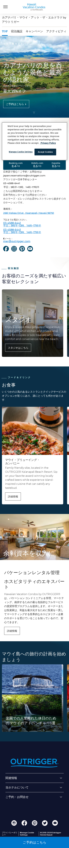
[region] (34, 141)
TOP (5, 31)
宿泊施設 (16, 31)
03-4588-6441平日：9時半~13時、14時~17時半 (22, 224)
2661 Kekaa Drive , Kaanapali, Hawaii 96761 (28, 212)
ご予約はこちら (15, 104)
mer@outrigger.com (16, 241)
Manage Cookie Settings (21, 152)
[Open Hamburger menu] (5, 6)
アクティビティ (56, 31)
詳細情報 (13, 496)
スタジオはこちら (18, 347)
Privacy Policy (48, 143)
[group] (32, 698)
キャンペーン (34, 31)
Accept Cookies (45, 152)
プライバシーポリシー (9, 834)
